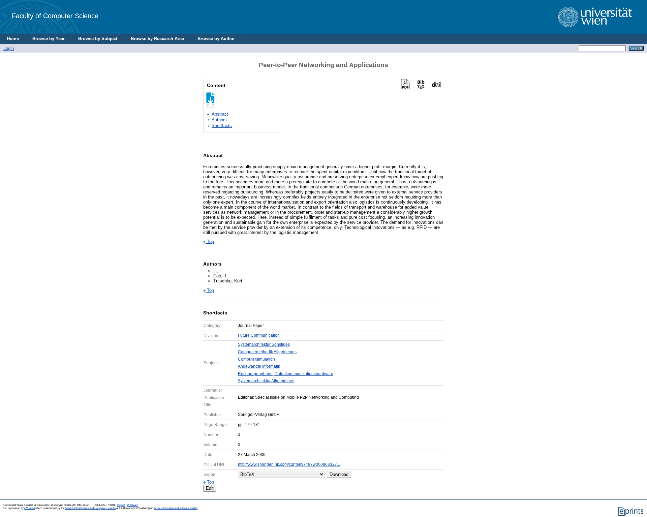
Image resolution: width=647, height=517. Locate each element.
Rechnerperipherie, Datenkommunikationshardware (285, 373)
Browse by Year (48, 38)
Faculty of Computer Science (55, 16)
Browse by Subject (97, 38)
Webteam (132, 505)
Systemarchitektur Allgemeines (266, 380)
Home (13, 38)
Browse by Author (216, 38)
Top (210, 241)
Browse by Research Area (157, 38)
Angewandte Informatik (259, 366)
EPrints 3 (29, 508)
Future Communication (259, 335)
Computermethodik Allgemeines (267, 351)
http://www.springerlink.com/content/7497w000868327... (289, 464)
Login (8, 48)
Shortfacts (222, 125)
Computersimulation (256, 359)
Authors (219, 119)
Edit (210, 488)
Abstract (220, 114)
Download (339, 474)
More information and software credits (175, 508)
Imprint (121, 505)
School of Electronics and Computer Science (90, 508)
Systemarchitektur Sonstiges (264, 344)
